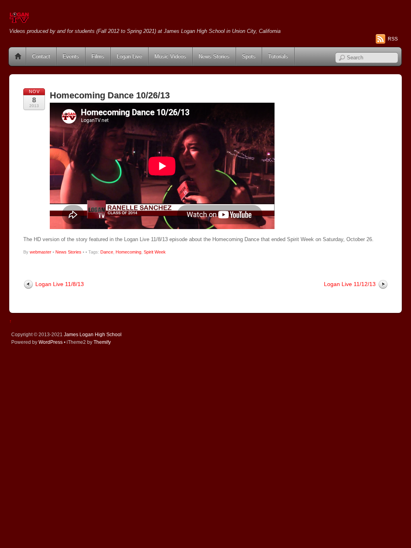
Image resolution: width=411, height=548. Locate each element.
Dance (106, 252)
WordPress (51, 342)
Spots (249, 56)
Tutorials (278, 56)
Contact (41, 56)
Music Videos (170, 56)
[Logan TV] (19, 19)
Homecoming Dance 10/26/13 (110, 95)
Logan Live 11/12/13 (350, 284)
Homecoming (128, 252)
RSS (393, 39)
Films (98, 56)
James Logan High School (93, 334)
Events (71, 56)
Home (18, 56)
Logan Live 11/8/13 (59, 284)
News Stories (214, 56)
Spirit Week (155, 252)
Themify (102, 342)
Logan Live (129, 56)
